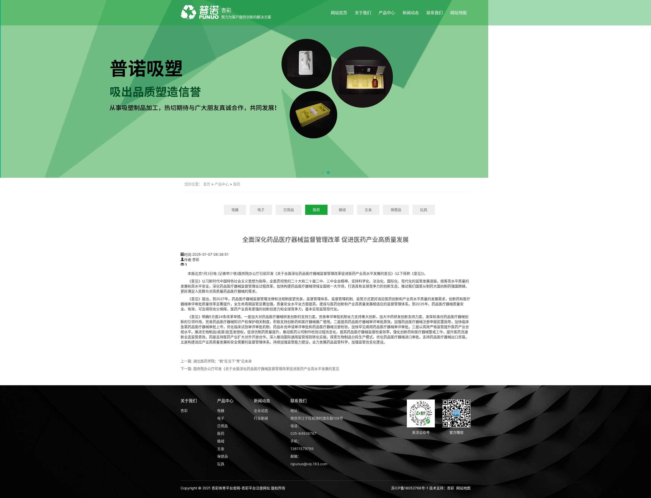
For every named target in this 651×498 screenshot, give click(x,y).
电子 (260, 209)
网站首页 (339, 12)
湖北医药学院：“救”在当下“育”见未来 (222, 361)
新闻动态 (411, 12)
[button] (322, 172)
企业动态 (261, 410)
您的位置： (193, 184)
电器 (235, 209)
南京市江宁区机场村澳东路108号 (316, 418)
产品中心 (387, 12)
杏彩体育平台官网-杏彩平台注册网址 (241, 488)
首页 (206, 184)
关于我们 (363, 12)
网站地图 (458, 12)
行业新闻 (261, 418)
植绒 (342, 209)
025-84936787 (303, 433)
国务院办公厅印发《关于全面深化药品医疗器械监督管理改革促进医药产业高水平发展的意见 (266, 368)
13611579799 (302, 448)
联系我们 (434, 12)
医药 (236, 184)
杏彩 (226, 10)
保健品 (396, 209)
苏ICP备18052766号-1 (409, 488)
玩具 (423, 209)
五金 (368, 209)
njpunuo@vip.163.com (308, 464)
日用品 (288, 209)
